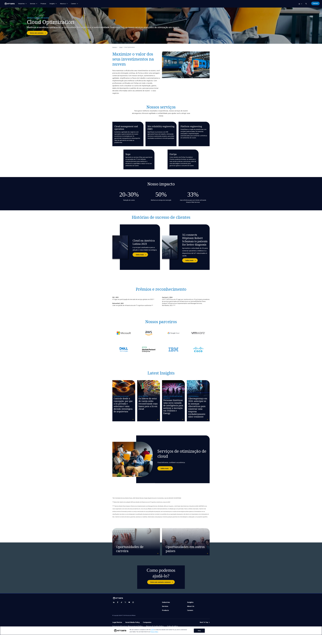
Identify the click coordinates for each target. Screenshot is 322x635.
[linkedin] (113, 602)
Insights (190, 602)
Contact (315, 3)
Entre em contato (36, 33)
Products (43, 4)
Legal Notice (117, 622)
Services (114, 47)
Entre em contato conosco (160, 582)
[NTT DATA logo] (7, 4)
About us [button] (63, 4)
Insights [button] (52, 4)
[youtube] (129, 602)
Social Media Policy (132, 622)
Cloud (120, 47)
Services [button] (32, 4)
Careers (190, 610)
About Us (190, 606)
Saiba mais (140, 255)
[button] (306, 3)
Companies (147, 622)
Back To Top (204, 622)
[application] (161, 630)
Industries (166, 602)
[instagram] (133, 602)
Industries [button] (21, 4)
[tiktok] (121, 602)
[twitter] (125, 602)
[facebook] (117, 602)
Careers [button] (73, 4)
